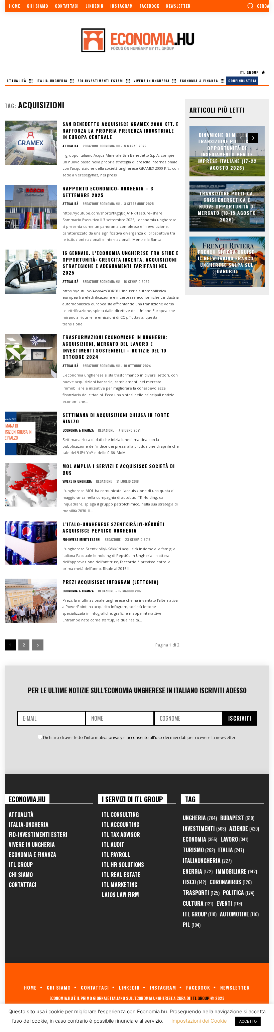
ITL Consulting (120, 814)
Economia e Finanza (32, 855)
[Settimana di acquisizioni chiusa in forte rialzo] (31, 434)
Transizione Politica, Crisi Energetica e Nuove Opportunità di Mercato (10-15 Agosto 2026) (227, 206)
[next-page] (37, 644)
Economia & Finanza (78, 430)
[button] (258, 5)
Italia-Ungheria (28, 825)
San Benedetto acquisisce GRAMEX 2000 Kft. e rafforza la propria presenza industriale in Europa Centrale (120, 130)
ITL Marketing (119, 885)
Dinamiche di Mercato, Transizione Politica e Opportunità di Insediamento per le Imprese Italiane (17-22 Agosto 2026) (227, 151)
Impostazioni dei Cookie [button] (199, 1021)
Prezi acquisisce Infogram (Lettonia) (110, 581)
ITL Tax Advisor (121, 835)
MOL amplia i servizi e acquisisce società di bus (118, 469)
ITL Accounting (120, 825)
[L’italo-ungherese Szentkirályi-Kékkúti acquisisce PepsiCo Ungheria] (31, 543)
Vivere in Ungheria (77, 481)
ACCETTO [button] (248, 1021)
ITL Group (21, 865)
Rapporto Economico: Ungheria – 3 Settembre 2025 (107, 191)
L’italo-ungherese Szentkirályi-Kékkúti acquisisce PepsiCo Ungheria (113, 527)
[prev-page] (241, 138)
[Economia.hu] (137, 40)
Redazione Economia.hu (101, 145)
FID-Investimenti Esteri (38, 835)
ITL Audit (113, 845)
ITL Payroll (116, 855)
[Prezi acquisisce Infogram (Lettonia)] (31, 601)
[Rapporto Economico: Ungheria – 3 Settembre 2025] (31, 207)
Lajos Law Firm (120, 895)
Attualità (70, 146)
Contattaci (22, 885)
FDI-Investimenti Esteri (81, 539)
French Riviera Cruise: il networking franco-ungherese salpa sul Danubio (227, 261)
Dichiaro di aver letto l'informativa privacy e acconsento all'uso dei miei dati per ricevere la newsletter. (140, 737)
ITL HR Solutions (123, 865)
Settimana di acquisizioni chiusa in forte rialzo (115, 418)
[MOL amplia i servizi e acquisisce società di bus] (31, 485)
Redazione (106, 430)
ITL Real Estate (121, 875)
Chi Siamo (21, 875)
